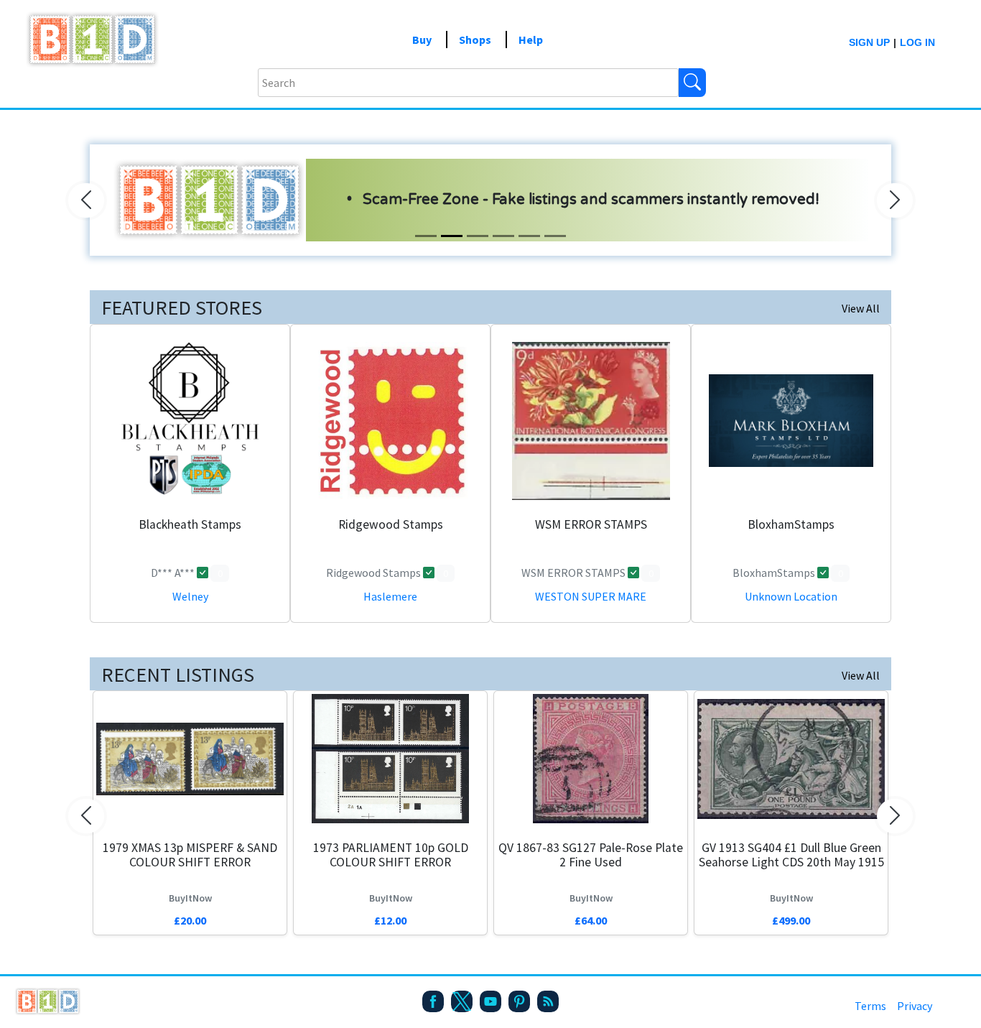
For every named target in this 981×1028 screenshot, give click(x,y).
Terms (870, 1006)
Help (531, 39)
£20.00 (190, 920)
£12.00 (390, 920)
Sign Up (869, 42)
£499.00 (791, 920)
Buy (422, 39)
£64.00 (591, 920)
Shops (475, 39)
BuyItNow (190, 898)
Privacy (914, 1006)
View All (861, 308)
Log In (917, 42)
